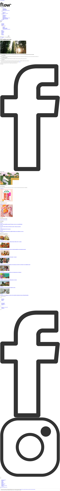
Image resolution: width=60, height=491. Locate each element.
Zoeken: (1, 36)
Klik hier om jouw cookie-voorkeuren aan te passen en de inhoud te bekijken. (27, 489)
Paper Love (4, 16)
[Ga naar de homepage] (5, 6)
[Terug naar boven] (0, 488)
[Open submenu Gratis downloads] (5, 25)
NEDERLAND (4, 8)
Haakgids (4, 27)
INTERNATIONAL (5, 9)
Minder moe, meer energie (5, 18)
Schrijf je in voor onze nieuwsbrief (6, 10)
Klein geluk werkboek (5, 28)
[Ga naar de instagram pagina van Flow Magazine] (30, 476)
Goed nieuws (3, 37)
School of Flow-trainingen (5, 13)
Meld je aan (1, 20)
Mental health (1, 225)
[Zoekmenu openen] (1, 21)
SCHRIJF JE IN (2, 188)
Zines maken (4, 15)
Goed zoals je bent (4, 17)
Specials (3, 12)
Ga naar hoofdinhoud (2, 0)
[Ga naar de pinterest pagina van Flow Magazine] (0, 477)
